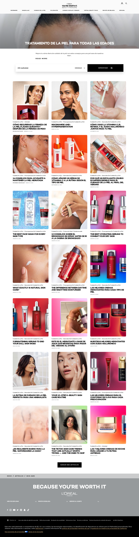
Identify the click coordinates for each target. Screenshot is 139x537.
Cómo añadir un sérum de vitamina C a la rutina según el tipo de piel (69, 180)
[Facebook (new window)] (7, 510)
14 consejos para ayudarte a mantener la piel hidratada (29, 179)
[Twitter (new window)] (17, 510)
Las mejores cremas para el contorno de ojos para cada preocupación (106, 397)
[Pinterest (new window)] (21, 510)
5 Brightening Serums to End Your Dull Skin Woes (28, 342)
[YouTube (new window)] (14, 510)
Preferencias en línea (71, 520)
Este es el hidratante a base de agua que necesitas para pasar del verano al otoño (69, 343)
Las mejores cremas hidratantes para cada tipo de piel (107, 289)
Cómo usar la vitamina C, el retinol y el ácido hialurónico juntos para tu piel (107, 126)
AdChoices (39, 528)
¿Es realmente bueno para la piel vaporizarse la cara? (29, 450)
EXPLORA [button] (122, 10)
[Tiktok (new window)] (28, 510)
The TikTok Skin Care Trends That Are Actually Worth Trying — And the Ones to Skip (68, 451)
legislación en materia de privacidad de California (109, 528)
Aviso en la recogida (35, 532)
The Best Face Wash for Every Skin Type (29, 235)
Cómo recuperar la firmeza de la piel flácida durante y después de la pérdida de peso (30, 126)
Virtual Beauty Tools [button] (91, 10)
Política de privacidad (45, 520)
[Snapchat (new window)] (25, 510)
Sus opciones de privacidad (15, 532)
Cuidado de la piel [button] (40, 10)
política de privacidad (70, 528)
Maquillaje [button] (25, 10)
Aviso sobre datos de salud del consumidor (28, 520)
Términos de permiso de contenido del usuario (100, 520)
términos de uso (84, 528)
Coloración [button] (54, 10)
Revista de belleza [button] (109, 10)
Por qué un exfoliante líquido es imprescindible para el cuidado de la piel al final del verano (107, 181)
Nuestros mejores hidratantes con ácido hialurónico (107, 342)
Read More (41, 58)
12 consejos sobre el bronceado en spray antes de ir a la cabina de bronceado (69, 236)
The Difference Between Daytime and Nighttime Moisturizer (69, 288)
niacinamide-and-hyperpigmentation (62, 125)
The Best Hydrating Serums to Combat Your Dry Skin (106, 235)
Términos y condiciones (82, 520)
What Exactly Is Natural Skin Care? (29, 288)
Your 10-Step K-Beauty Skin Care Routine (67, 396)
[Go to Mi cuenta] (122, 3)
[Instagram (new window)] (10, 510)
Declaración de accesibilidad (58, 520)
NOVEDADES (14, 10)
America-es (13, 520)
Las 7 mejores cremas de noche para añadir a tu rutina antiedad (107, 451)
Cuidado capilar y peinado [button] (71, 10)
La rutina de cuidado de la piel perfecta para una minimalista (30, 396)
